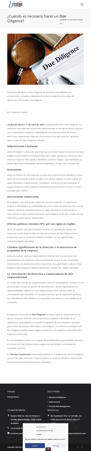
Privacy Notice (13, 397)
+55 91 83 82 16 (16, 428)
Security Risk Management (59, 406)
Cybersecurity (54, 402)
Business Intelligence (57, 397)
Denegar (56, 446)
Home (62, 16)
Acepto (35, 446)
